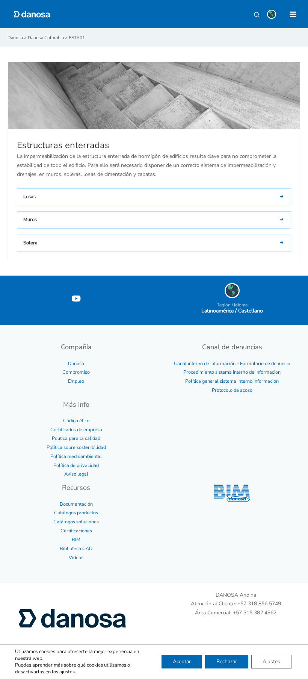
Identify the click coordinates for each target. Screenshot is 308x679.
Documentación (76, 504)
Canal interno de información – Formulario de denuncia (232, 363)
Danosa (76, 363)
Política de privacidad (76, 465)
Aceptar (182, 661)
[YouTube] (76, 298)
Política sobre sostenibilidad (76, 447)
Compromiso (76, 372)
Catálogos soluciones (76, 521)
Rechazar (226, 661)
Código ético (76, 420)
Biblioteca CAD (76, 548)
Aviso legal (76, 474)
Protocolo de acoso (232, 390)
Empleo (76, 381)
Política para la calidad (76, 438)
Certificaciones (76, 530)
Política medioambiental (76, 456)
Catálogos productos (76, 512)
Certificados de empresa (76, 429)
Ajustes (271, 661)
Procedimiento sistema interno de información (232, 372)
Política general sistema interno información (232, 381)
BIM (76, 539)
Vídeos (76, 557)
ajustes (67, 671)
